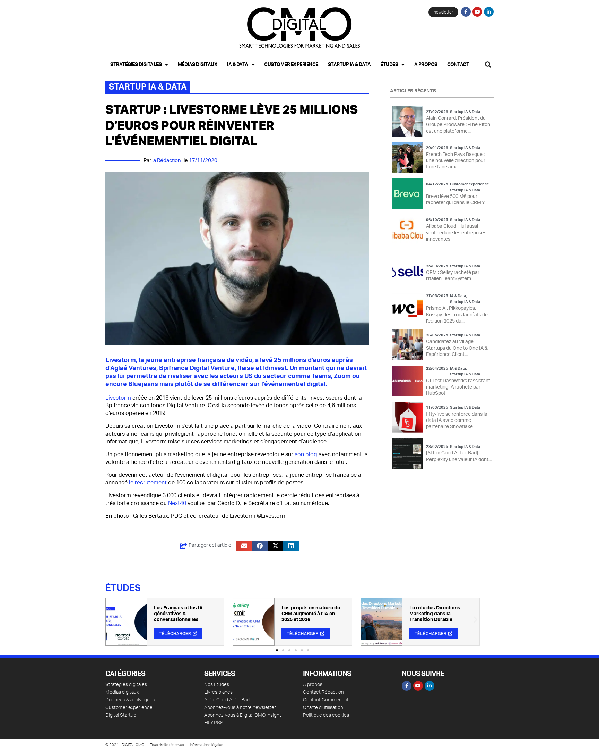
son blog (306, 454)
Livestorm (118, 398)
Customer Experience (291, 64)
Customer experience (469, 184)
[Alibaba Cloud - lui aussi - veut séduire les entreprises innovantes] (407, 229)
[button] (488, 64)
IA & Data (237, 64)
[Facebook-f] (466, 12)
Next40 (177, 503)
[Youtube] (477, 12)
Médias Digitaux (198, 64)
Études (389, 64)
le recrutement (148, 482)
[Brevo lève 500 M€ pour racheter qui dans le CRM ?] (407, 193)
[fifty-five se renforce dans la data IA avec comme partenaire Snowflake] (407, 417)
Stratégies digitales (136, 64)
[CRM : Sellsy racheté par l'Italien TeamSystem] (407, 272)
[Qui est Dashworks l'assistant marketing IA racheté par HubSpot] (407, 381)
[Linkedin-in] (489, 12)
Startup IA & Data (349, 64)
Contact (458, 64)
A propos (425, 64)
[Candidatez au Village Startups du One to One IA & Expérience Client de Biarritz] (407, 344)
